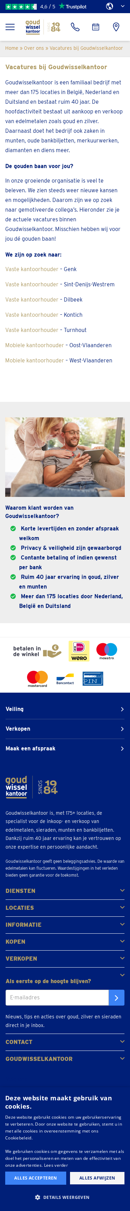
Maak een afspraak (30, 748)
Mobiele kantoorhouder (34, 345)
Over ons (34, 48)
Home (11, 48)
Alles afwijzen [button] (97, 1178)
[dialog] (65, 1149)
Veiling (15, 709)
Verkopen (18, 728)
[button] (65, 1197)
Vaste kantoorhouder (32, 269)
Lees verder (56, 1165)
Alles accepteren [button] (35, 1178)
